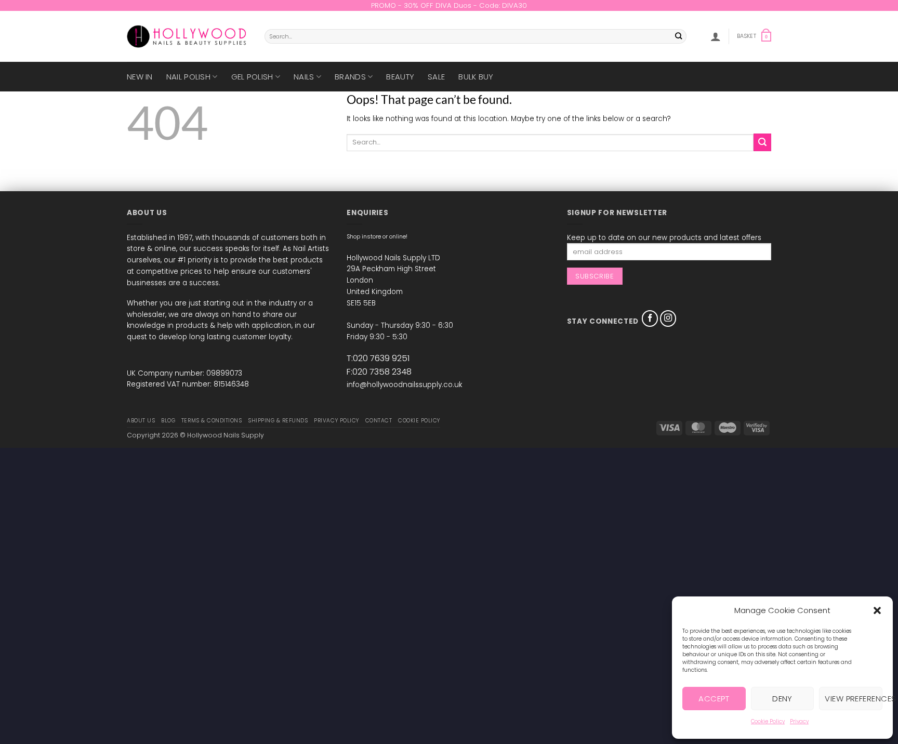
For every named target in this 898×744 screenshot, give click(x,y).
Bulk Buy (475, 76)
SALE (436, 76)
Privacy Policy (336, 420)
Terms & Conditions (211, 420)
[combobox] (475, 36)
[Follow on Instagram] (668, 318)
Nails (304, 76)
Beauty (400, 76)
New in (140, 76)
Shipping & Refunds (278, 420)
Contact (378, 420)
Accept (713, 698)
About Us (141, 420)
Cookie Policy (768, 721)
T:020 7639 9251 (378, 358)
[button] (877, 610)
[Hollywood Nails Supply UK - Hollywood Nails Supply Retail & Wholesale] (188, 36)
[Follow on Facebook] (650, 318)
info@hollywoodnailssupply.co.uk (404, 385)
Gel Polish (252, 76)
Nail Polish (188, 76)
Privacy (799, 721)
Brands (350, 76)
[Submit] (678, 36)
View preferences (853, 698)
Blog (168, 420)
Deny (782, 698)
